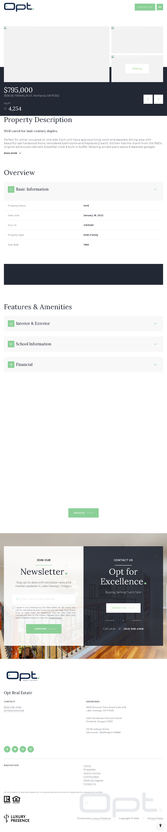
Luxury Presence (101, 818)
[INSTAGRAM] (30, 749)
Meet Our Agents (93, 780)
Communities (91, 776)
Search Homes (92, 773)
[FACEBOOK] (7, 749)
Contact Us (144, 7)
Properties (90, 769)
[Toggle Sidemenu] (160, 7)
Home (87, 765)
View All (137, 68)
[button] (123, 608)
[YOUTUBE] (15, 749)
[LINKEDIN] (23, 749)
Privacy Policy (55, 617)
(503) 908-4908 (134, 629)
